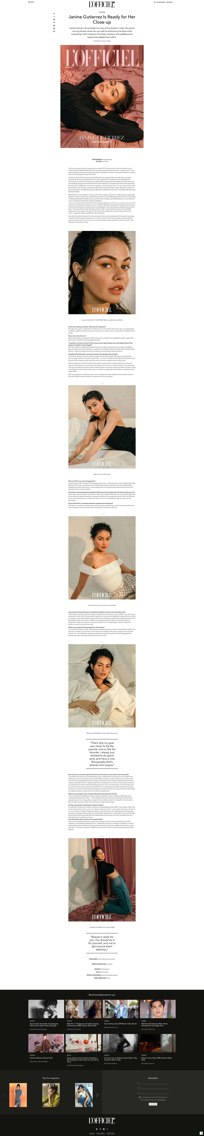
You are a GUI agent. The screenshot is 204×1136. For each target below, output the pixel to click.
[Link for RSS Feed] (107, 1129)
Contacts (92, 1133)
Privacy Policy (161, 1100)
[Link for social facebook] (100, 1129)
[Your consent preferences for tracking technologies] (201, 1133)
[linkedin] (54, 22)
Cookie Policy (111, 1133)
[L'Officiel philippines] (102, 4)
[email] (54, 13)
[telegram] (54, 31)
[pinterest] (54, 19)
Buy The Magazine (159, 2)
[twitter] (54, 25)
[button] (134, 272)
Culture (102, 12)
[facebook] (54, 16)
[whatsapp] (54, 28)
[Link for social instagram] (104, 1129)
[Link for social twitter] (97, 1129)
